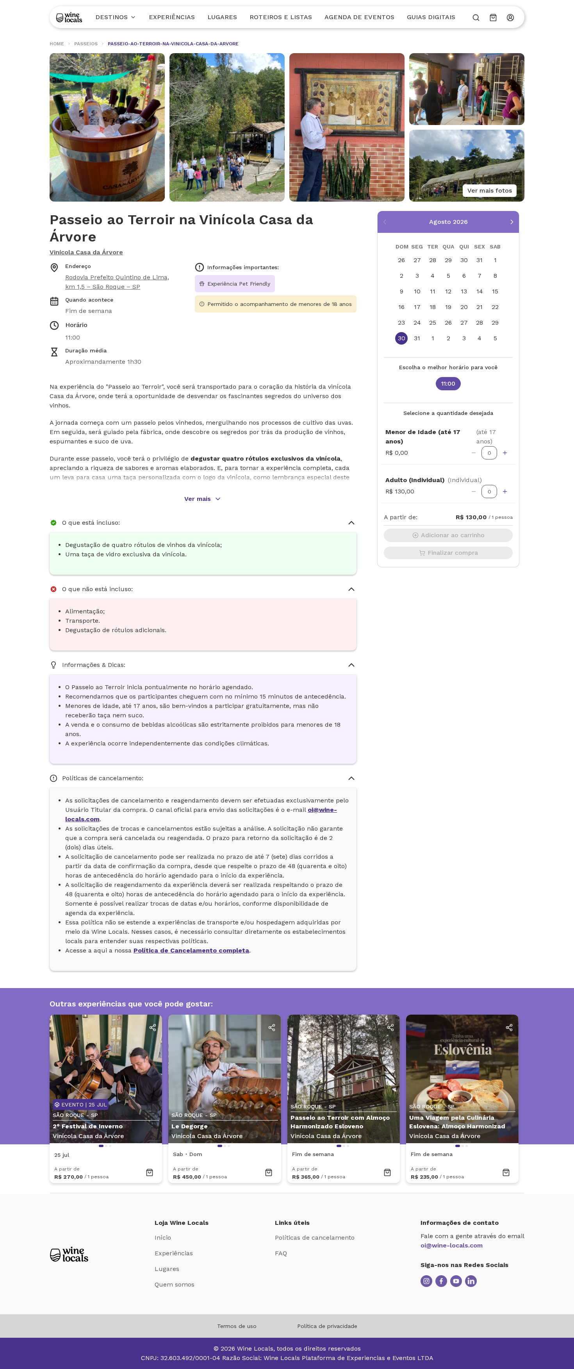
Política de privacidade (327, 1326)
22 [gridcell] (495, 307)
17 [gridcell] (417, 307)
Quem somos (174, 1284)
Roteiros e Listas (281, 17)
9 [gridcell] (401, 291)
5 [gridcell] (448, 275)
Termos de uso (237, 1326)
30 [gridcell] (464, 260)
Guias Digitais (431, 17)
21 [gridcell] (479, 307)
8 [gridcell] (495, 275)
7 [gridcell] (479, 275)
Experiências (172, 17)
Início (163, 1237)
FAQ (281, 1253)
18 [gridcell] (433, 307)
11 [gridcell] (432, 291)
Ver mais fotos (489, 190)
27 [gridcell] (417, 260)
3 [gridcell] (417, 275)
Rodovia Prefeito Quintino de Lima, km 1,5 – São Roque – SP (117, 281)
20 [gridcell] (464, 307)
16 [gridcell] (401, 307)
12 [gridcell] (448, 291)
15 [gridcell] (495, 291)
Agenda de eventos (359, 17)
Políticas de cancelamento (315, 1237)
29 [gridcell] (448, 260)
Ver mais (197, 498)
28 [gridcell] (432, 260)
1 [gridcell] (495, 260)
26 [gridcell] (401, 260)
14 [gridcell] (479, 291)
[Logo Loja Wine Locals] (69, 1254)
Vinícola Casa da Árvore (86, 252)
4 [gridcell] (433, 275)
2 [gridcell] (401, 275)
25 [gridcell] (432, 322)
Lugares (222, 17)
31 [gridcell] (479, 260)
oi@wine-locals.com (452, 1245)
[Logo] (69, 17)
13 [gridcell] (464, 291)
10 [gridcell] (417, 291)
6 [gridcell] (464, 275)
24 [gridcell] (417, 322)
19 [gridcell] (448, 307)
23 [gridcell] (401, 322)
